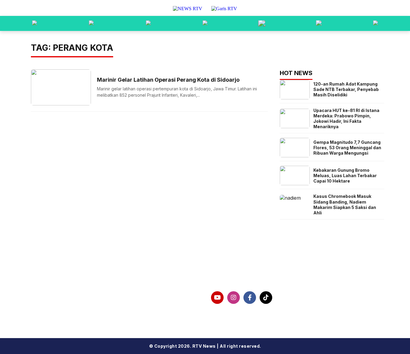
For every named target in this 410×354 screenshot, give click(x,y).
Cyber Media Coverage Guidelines (84, 313)
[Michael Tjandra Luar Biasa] (148, 23)
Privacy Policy (58, 304)
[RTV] (375, 23)
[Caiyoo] (205, 23)
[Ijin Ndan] (91, 23)
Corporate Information (69, 294)
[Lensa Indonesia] (34, 23)
